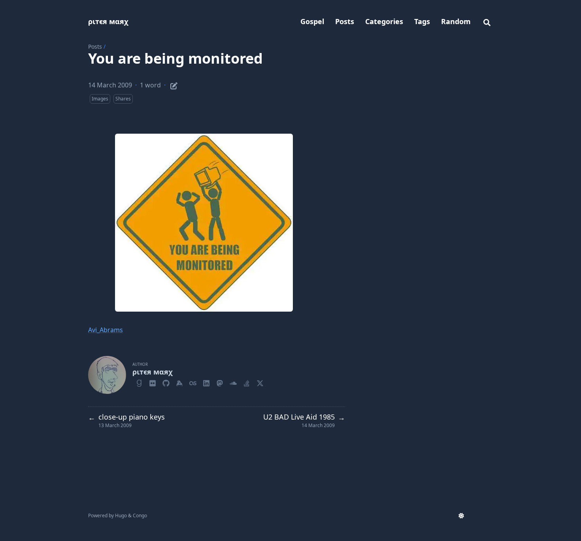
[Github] (166, 382)
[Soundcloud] (233, 382)
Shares (123, 98)
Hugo (121, 515)
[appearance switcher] (461, 515)
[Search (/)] (487, 21)
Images (100, 98)
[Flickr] (152, 382)
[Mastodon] (219, 382)
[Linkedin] (206, 382)
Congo (140, 515)
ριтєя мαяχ (108, 21)
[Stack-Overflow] (246, 382)
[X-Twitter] (260, 382)
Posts (95, 46)
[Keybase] (179, 382)
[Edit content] (174, 84)
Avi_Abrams (105, 329)
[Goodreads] (139, 382)
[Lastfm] (193, 382)
